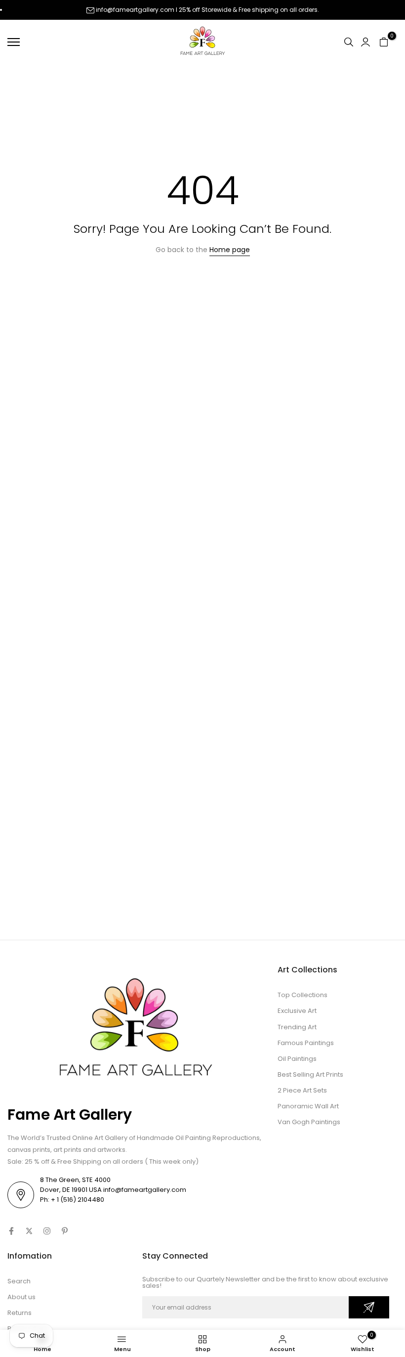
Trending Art (297, 1027)
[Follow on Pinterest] (65, 1231)
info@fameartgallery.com (135, 9)
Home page (229, 250)
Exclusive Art (297, 1010)
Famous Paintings (306, 1043)
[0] (383, 42)
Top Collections (302, 995)
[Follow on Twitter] (29, 1231)
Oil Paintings (297, 1058)
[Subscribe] (369, 1307)
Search (19, 1281)
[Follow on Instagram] (47, 1231)
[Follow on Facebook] (11, 1231)
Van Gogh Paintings (309, 1122)
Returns (19, 1312)
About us (21, 1297)
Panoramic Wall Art (308, 1106)
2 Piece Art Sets (302, 1090)
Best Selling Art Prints (310, 1074)
